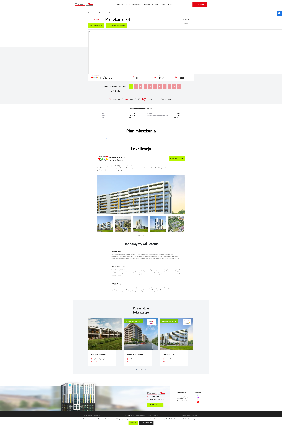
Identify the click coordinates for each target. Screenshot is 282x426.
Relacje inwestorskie (140, 415)
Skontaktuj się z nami (155, 405)
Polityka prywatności (129, 415)
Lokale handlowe (137, 4)
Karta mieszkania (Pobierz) (118, 25)
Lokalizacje (147, 4)
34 (110, 13)
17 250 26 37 (199, 4)
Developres (91, 13)
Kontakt (170, 4)
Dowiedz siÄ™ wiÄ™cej (176, 158)
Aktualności (155, 4)
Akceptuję (133, 422)
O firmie (163, 4)
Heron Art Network (195, 415)
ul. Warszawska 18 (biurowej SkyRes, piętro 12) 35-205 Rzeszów (184, 396)
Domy (127, 4)
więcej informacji (146, 422)
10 (179, 86)
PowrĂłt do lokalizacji (186, 21)
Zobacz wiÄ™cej (95, 362)
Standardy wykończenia (152, 415)
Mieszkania (120, 4)
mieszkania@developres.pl (157, 399)
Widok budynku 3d (98, 25)
